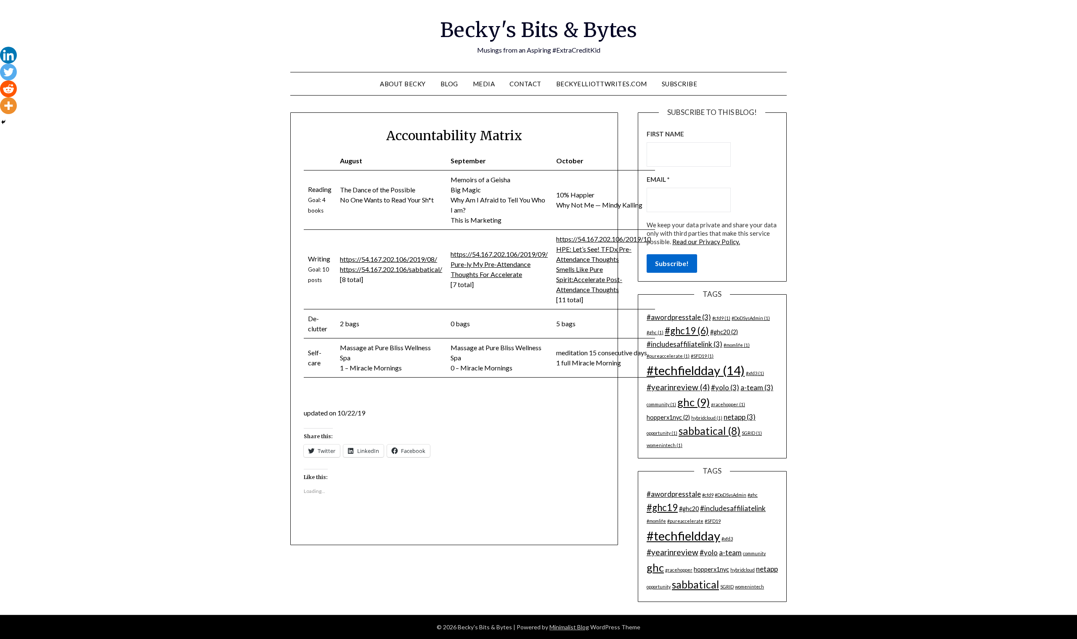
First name (665, 134)
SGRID (752, 433)
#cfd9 (721, 318)
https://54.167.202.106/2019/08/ (388, 259)
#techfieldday (696, 370)
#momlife (737, 345)
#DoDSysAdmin (751, 318)
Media (484, 84)
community (661, 404)
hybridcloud (706, 418)
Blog (449, 84)
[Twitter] (8, 72)
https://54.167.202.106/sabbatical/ (391, 269)
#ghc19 (687, 330)
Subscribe (680, 84)
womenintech (664, 445)
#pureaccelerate (668, 356)
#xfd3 (755, 373)
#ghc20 (724, 331)
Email (658, 179)
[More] (8, 105)
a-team (756, 387)
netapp (740, 417)
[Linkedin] (8, 55)
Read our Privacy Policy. (706, 241)
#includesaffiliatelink (684, 344)
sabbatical (709, 431)
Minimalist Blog (569, 627)
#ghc (655, 332)
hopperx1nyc (668, 417)
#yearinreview (678, 387)
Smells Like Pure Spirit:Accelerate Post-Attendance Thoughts (589, 279)
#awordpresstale (679, 317)
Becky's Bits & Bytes (538, 30)
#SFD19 (702, 356)
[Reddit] (8, 88)
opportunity (662, 433)
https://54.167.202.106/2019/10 (603, 239)
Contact (525, 84)
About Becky (403, 84)
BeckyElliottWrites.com (601, 84)
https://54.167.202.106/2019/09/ (499, 254)
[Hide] (3, 122)
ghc (693, 402)
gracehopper (728, 404)
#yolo (725, 387)
